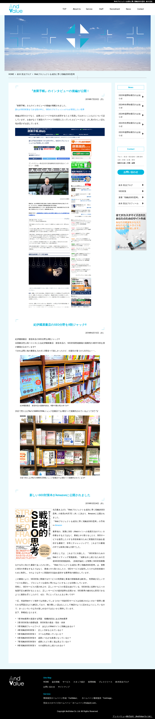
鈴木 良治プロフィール (129, 203)
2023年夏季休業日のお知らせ (129, 134)
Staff (101, 9)
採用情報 (92, 682)
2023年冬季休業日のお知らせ (129, 124)
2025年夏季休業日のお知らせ (129, 97)
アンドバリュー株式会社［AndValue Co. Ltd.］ (133, 716)
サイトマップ (64, 687)
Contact (140, 9)
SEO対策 (122, 191)
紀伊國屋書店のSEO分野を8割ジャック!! (60, 324)
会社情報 (56, 682)
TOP (64, 9)
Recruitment (115, 9)
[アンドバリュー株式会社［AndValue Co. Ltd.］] (15, 9)
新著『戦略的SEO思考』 (129, 197)
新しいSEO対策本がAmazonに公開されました (60, 495)
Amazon (58, 525)
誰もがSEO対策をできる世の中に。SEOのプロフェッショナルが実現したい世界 (49, 109)
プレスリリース (105, 682)
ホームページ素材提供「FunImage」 (97, 698)
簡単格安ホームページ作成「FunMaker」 (61, 698)
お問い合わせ (131, 172)
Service (89, 9)
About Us (77, 9)
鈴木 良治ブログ (126, 185)
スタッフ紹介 (79, 682)
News (128, 9)
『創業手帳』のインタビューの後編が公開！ (59, 91)
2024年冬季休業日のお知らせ (129, 106)
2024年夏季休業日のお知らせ (129, 115)
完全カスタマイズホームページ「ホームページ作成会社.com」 (70, 703)
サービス (66, 682)
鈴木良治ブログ (122, 682)
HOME (46, 682)
